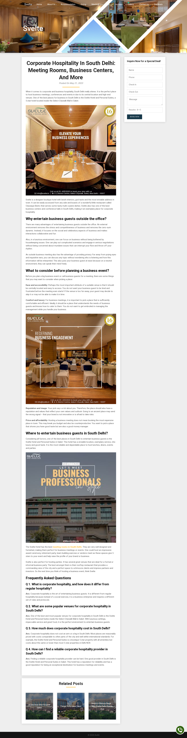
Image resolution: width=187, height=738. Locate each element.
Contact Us (144, 4)
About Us (51, 4)
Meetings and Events (101, 4)
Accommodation (68, 4)
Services (119, 4)
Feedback (158, 4)
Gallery (131, 4)
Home (39, 4)
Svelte (28, 4)
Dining (83, 4)
